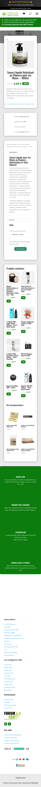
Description (13, 152)
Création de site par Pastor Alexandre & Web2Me (20, 783)
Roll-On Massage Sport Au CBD (26, 355)
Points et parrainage (10, 652)
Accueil (8, 144)
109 (5, 104)
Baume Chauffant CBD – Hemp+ (12, 387)
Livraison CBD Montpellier (12, 735)
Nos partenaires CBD (11, 647)
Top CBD (7, 702)
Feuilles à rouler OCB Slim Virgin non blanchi (28, 449)
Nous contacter (9, 655)
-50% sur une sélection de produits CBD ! (20, 5)
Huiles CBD (7, 670)
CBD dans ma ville (10, 705)
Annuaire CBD (8, 699)
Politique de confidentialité (13, 635)
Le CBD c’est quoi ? (10, 624)
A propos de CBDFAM (11, 630)
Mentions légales (9, 633)
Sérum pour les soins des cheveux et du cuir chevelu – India (28, 289)
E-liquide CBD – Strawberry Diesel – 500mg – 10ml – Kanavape (13, 356)
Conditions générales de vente (14, 638)
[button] (7, 39)
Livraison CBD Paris (10, 738)
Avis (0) (11, 220)
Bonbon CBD (8, 682)
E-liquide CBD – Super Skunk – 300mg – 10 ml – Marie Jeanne (12, 324)
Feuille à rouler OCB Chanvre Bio (11, 426)
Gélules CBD (8, 684)
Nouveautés (8, 690)
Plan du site (8, 644)
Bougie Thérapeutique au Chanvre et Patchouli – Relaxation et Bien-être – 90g (12, 290)
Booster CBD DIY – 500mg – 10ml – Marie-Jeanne (27, 387)
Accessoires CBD (9, 687)
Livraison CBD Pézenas (11, 743)
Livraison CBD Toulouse (12, 740)
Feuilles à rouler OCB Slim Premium (28, 426)
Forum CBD (8, 708)
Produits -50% (30, 104)
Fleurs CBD (7, 665)
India (22, 104)
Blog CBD (7, 627)
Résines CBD (8, 667)
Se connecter (20, 249)
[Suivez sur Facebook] (9, 723)
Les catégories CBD (13, 660)
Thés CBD (7, 676)
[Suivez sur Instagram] (5, 723)
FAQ (5, 650)
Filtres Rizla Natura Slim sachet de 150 (12, 449)
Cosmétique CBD (9, 679)
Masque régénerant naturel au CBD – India (27, 323)
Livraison (7, 641)
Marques (13, 144)
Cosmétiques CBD (13, 104)
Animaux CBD (8, 673)
